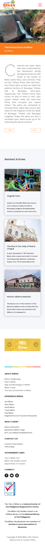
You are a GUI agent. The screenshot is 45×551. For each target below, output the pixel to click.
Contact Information (14, 444)
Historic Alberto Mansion (19, 296)
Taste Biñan (10, 410)
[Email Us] (17, 475)
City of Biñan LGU (12, 458)
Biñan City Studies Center (16, 461)
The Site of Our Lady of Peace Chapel (21, 247)
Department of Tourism (15, 464)
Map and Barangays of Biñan (17, 385)
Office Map (9, 447)
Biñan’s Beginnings (13, 379)
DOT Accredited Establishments (18, 433)
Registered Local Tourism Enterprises (21, 416)
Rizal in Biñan (10, 382)
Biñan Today (10, 387)
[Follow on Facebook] (6, 475)
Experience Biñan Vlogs (15, 430)
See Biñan (9, 51)
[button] (9, 344)
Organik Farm (13, 196)
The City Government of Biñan (18, 390)
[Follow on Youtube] (12, 475)
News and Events (12, 427)
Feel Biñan (9, 413)
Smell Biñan (10, 407)
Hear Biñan (9, 404)
